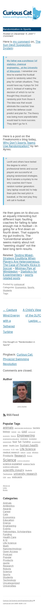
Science (9, 460)
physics (35, 452)
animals (8, 427)
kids (17, 449)
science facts (29, 464)
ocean (29, 452)
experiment (7, 442)
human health (29, 445)
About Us (6, 486)
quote (6, 563)
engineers (24, 439)
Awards (7, 508)
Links (5, 488)
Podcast (7, 554)
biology (6, 431)
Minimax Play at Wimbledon (19, 270)
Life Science (28, 449)
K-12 (13, 449)
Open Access (10, 551)
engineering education (11, 439)
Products (8, 455)
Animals (7, 503)
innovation (6, 449)
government (36, 442)
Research (20, 455)
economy (6, 436)
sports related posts (18, 276)
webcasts (17, 477)
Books (5, 490)
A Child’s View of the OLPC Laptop (32, 315)
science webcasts (10, 467)
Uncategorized (11, 583)
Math (6, 545)
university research (25, 473)
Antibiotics (9, 505)
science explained (12, 464)
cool (24, 431)
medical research (11, 452)
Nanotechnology (12, 548)
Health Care (14, 445)
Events (7, 528)
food (14, 441)
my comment (21, 41)
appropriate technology (23, 428)
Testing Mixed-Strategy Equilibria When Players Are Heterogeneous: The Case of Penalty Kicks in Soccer (21, 261)
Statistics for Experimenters (20, 273)
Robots (29, 456)
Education (8, 520)
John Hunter (22, 406)
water (9, 477)
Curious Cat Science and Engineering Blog (18, 601)
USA (4, 477)
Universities (9, 585)
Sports (31, 287)
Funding (27, 441)
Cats (19, 432)
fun (20, 441)
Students (7, 290)
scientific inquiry (13, 470)
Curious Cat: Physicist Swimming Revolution (18, 359)
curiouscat (19, 284)
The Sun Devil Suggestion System (21, 45)
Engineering (26, 435)
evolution (33, 439)
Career (13, 432)
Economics (20, 287)
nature (22, 452)
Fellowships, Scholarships (17, 531)
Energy (13, 436)
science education (23, 461)
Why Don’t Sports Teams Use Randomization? (19, 144)
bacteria (36, 428)
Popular (7, 557)
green (5, 445)
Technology (7, 474)
